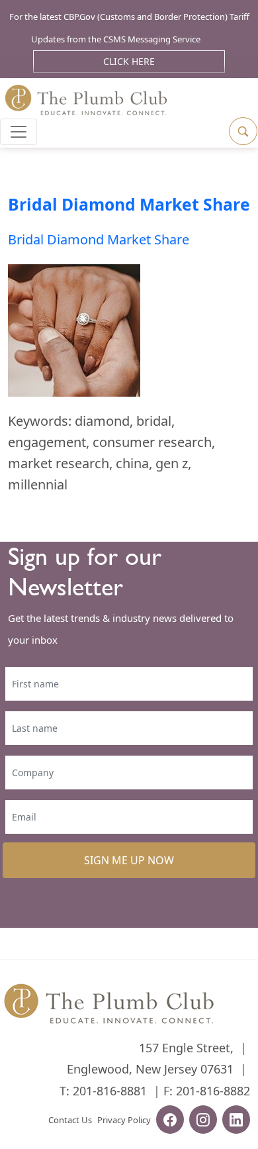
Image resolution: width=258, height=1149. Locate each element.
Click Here (129, 61)
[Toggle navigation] (18, 132)
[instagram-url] (203, 1121)
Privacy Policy (124, 1120)
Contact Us (70, 1120)
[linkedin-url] (236, 1121)
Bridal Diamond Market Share (129, 204)
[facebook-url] (170, 1121)
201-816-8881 (110, 1091)
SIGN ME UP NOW (129, 860)
